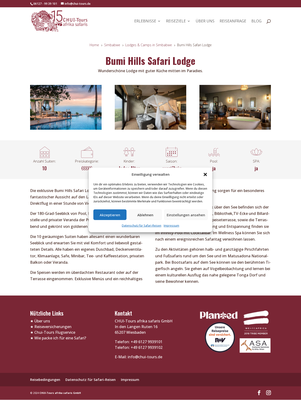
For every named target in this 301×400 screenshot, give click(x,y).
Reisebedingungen (45, 379)
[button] (205, 174)
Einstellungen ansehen (186, 214)
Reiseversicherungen (52, 326)
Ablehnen (145, 214)
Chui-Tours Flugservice (54, 332)
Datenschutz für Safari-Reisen (141, 226)
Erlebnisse (145, 21)
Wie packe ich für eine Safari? (60, 338)
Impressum (171, 226)
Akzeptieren (110, 214)
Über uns (205, 21)
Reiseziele (176, 21)
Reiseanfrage (233, 21)
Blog (256, 21)
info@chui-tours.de (144, 356)
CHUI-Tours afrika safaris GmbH (60, 393)
